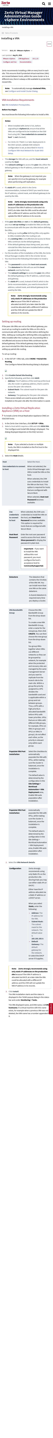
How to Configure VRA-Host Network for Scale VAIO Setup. (26, 150)
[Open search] (43, 4)
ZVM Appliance (23, 58)
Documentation (25, 62)
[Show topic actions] (49, 43)
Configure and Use (10, 62)
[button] (26, 33)
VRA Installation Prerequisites (17, 105)
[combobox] (21, 50)
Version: (5, 50)
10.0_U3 (35, 58)
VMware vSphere (9, 58)
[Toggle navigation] (49, 4)
